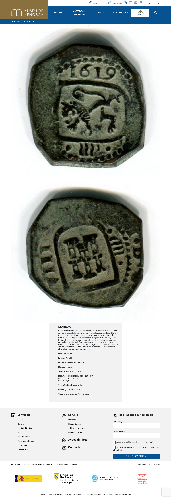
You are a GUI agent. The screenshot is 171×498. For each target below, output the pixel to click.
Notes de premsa (75, 432)
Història (20, 424)
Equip (19, 432)
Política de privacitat (29, 464)
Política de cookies (62, 464)
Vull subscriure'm (136, 456)
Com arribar (117, 3)
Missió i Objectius (24, 428)
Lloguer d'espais (74, 424)
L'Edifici (20, 420)
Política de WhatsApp (46, 464)
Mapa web (74, 464)
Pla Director (22, 445)
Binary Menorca (154, 464)
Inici (13, 21)
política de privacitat (134, 442)
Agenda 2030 (22, 449)
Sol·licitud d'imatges (76, 428)
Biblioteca (72, 420)
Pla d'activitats (23, 437)
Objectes (21, 21)
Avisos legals (15, 464)
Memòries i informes (25, 441)
